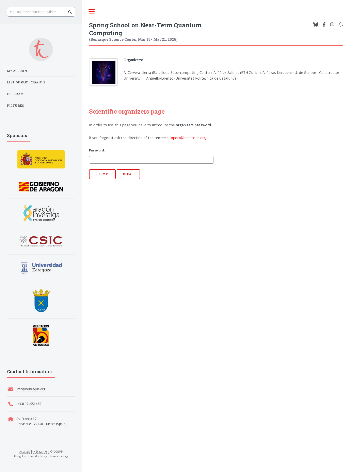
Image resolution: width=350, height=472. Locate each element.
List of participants (26, 82)
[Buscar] (70, 12)
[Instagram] (332, 24)
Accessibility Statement (34, 451)
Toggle (91, 12)
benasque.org (59, 456)
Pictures (15, 106)
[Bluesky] (315, 24)
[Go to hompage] (41, 49)
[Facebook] (324, 24)
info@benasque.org (31, 389)
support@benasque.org (186, 137)
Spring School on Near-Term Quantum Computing (145, 29)
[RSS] (340, 24)
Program (15, 94)
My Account (18, 71)
